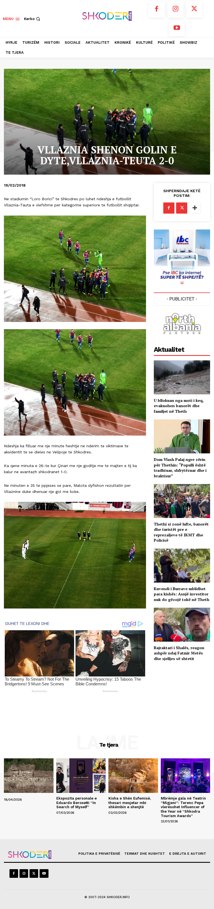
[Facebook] (157, 9)
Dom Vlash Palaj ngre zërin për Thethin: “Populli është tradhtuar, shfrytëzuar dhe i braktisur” (180, 467)
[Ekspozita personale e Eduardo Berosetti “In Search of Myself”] (81, 775)
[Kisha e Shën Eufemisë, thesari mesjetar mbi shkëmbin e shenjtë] (133, 775)
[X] (194, 9)
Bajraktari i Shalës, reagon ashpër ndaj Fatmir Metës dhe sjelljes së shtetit (179, 653)
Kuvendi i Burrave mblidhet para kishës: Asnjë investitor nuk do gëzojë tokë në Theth (181, 594)
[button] (32, 18)
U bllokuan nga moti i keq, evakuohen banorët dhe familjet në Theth (179, 406)
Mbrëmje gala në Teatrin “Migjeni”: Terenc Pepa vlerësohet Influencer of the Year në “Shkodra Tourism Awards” (183, 807)
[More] (195, 208)
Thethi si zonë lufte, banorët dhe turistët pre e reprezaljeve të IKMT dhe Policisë (181, 532)
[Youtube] (177, 28)
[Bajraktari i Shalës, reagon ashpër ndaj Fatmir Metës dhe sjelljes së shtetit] (182, 624)
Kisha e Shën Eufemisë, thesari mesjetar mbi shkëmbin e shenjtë (129, 802)
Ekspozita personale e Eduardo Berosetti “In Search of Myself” (76, 802)
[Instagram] (175, 9)
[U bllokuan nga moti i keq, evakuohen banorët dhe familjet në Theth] (182, 377)
